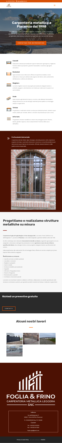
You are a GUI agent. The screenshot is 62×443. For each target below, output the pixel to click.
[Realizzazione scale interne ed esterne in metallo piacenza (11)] (14, 356)
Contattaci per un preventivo (31, 43)
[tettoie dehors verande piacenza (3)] (47, 344)
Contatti (9, 308)
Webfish (43, 439)
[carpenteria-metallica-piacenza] (14, 344)
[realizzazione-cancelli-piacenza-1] (31, 344)
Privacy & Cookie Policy (23, 439)
